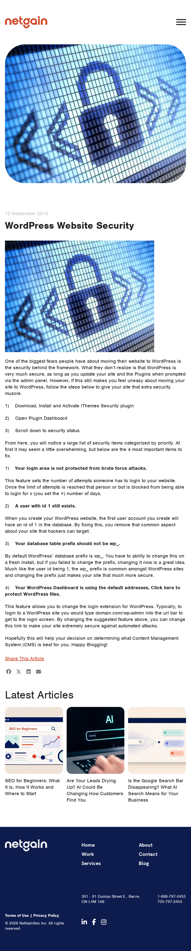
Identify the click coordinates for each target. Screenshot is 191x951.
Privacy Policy (46, 915)
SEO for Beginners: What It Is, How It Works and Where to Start (32, 787)
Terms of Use (17, 915)
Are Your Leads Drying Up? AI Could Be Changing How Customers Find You (95, 790)
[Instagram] (103, 922)
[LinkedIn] (28, 671)
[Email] (38, 671)
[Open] (181, 22)
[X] (18, 671)
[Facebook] (8, 671)
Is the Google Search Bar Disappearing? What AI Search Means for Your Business (155, 790)
